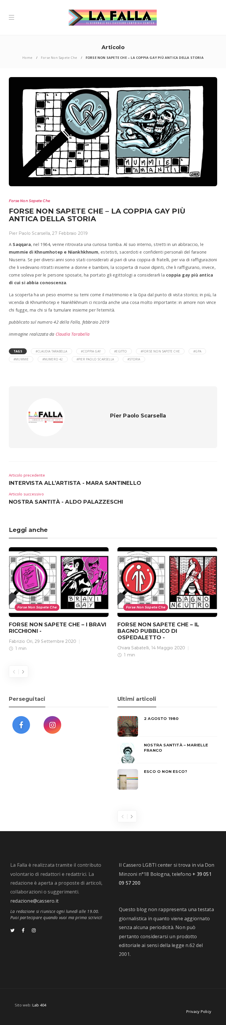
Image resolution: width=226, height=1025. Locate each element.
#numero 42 (52, 359)
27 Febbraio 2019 (70, 233)
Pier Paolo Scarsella (29, 233)
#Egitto (120, 351)
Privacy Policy (198, 1011)
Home (27, 57)
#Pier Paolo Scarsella (95, 359)
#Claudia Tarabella (51, 351)
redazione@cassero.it (34, 901)
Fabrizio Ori (20, 641)
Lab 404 (39, 1005)
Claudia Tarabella (72, 334)
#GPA (197, 351)
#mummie (21, 359)
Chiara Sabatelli (133, 647)
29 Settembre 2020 (55, 641)
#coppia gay (91, 351)
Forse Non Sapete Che (59, 57)
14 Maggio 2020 (168, 647)
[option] (58, 600)
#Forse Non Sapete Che (160, 351)
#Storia (133, 359)
